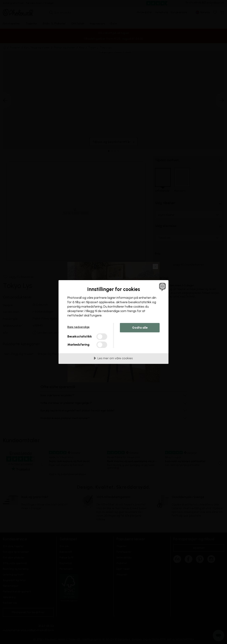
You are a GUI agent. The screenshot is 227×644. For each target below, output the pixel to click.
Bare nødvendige (78, 327)
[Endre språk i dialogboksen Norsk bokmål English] (161, 286)
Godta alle (140, 328)
